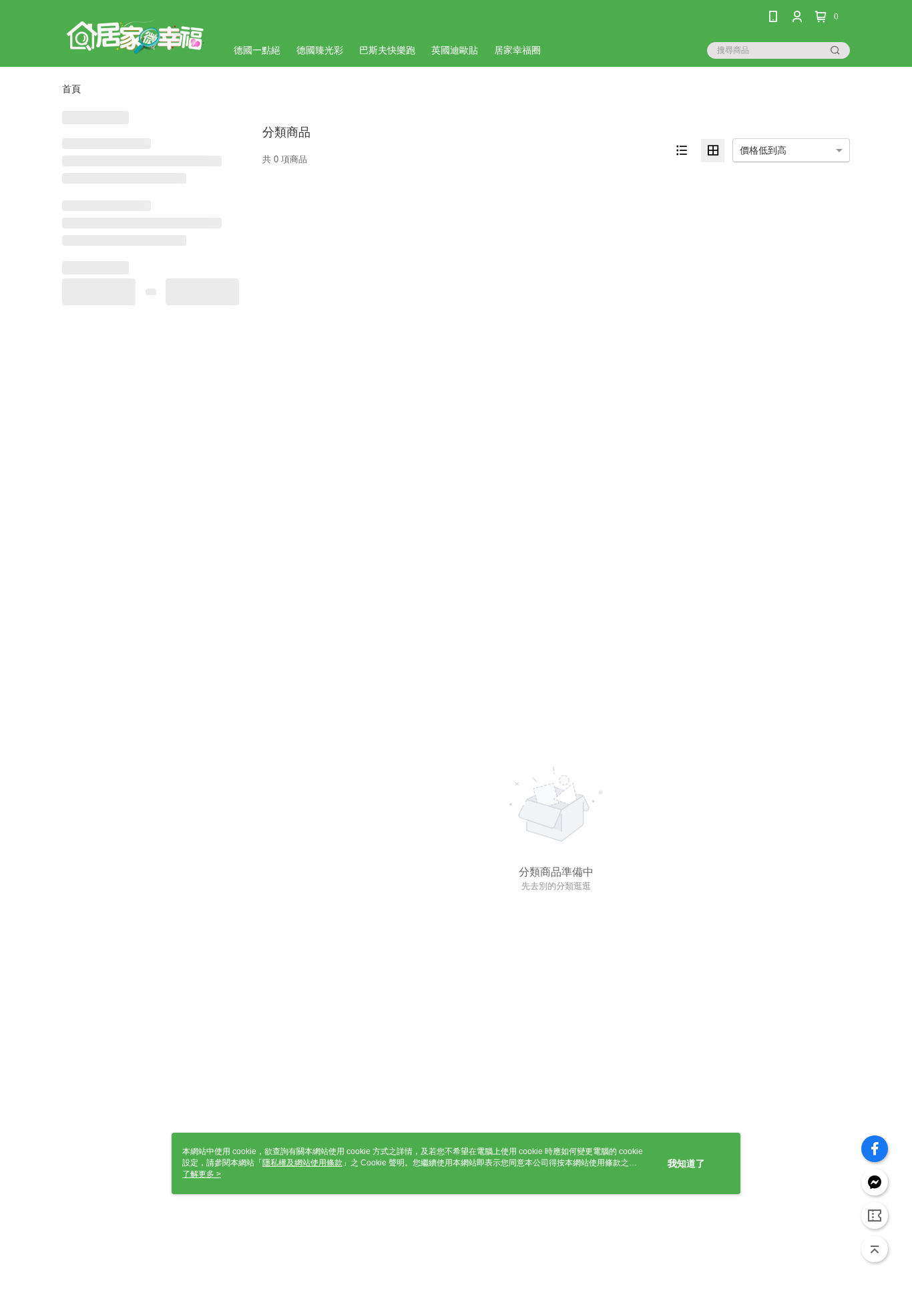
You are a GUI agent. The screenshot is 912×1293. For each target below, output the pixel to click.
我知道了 (686, 1163)
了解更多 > (201, 1174)
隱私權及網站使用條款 (302, 1162)
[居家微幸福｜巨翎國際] (136, 35)
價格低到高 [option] (763, 150)
